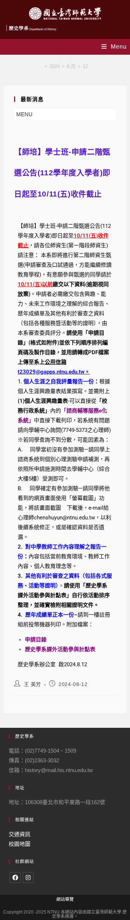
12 (85, 66)
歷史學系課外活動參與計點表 (60, 649)
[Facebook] (15, 877)
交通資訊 (19, 834)
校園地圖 (19, 844)
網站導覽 (65, 899)
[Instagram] (28, 877)
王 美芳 (32, 684)
